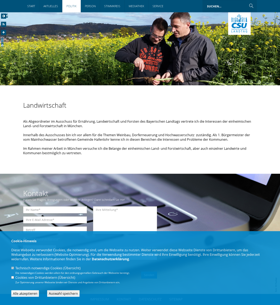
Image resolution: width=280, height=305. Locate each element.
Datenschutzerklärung (110, 259)
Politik (71, 6)
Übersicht (72, 268)
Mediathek (136, 6)
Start (31, 6)
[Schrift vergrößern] (3, 32)
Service (158, 6)
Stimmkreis (112, 6)
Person (90, 6)
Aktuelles (50, 6)
